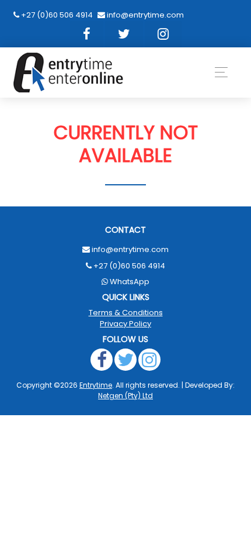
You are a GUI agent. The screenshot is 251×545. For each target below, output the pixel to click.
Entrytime (95, 385)
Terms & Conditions (126, 312)
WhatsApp (129, 281)
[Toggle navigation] (218, 72)
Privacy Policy (125, 323)
